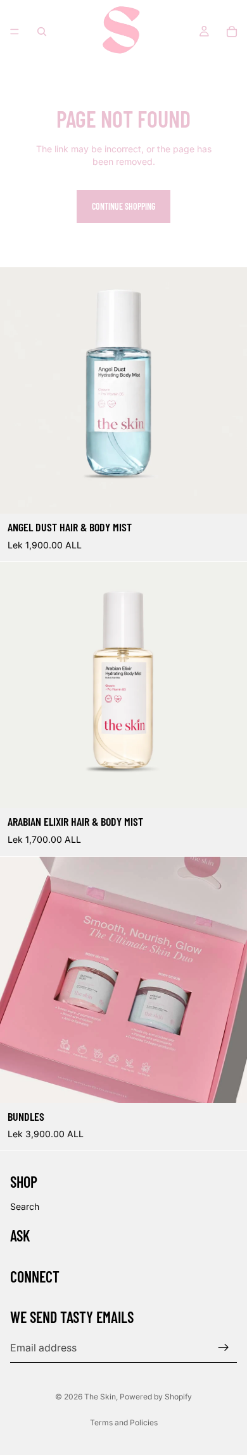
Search (24, 1206)
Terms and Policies (124, 1422)
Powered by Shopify (156, 1396)
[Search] (42, 31)
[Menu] (14, 31)
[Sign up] (223, 1347)
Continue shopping (123, 206)
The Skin (100, 1396)
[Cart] (232, 31)
